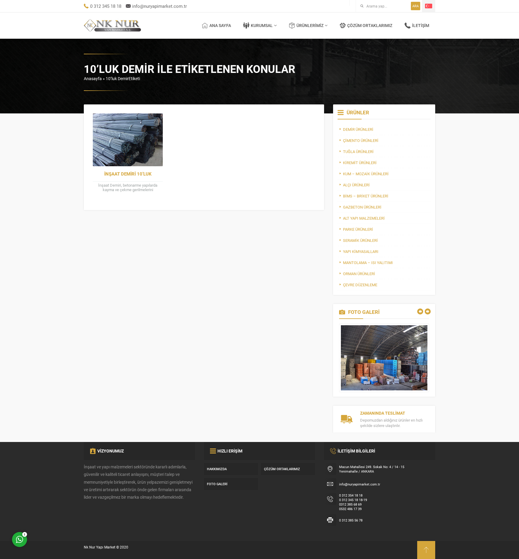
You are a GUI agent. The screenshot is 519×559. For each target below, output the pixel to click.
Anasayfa (93, 78)
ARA (415, 6)
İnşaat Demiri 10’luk (128, 174)
